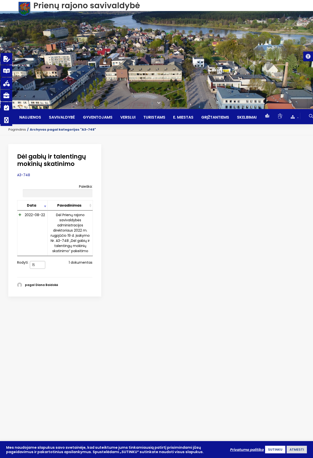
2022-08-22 (35, 214)
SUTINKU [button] (275, 449)
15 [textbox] (33, 264)
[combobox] (37, 265)
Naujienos (30, 117)
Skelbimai (247, 117)
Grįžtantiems (215, 117)
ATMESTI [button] (297, 449)
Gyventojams (97, 117)
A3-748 (23, 175)
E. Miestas (183, 117)
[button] (308, 56)
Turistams (154, 117)
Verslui (127, 117)
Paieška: (85, 186)
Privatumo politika (247, 449)
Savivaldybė (62, 117)
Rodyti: (26, 263)
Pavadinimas (69, 205)
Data (31, 205)
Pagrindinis (17, 129)
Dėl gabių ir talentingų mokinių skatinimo (51, 160)
